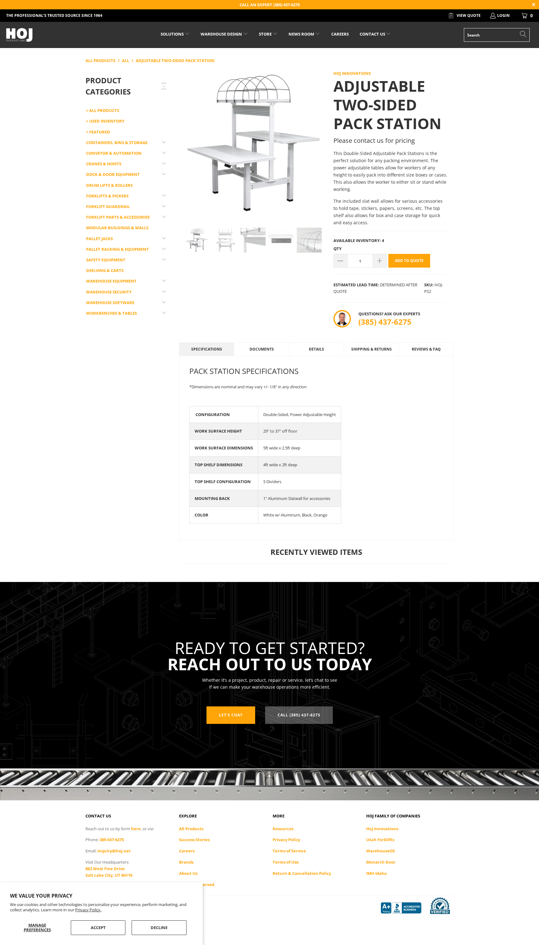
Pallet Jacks (99, 238)
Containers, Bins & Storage (117, 142)
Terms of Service (289, 851)
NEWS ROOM (302, 34)
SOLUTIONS (173, 34)
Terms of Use (286, 862)
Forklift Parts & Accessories (118, 217)
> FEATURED (98, 132)
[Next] (319, 144)
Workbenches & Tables (111, 313)
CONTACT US (373, 34)
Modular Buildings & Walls (117, 227)
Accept (98, 927)
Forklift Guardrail (108, 206)
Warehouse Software (110, 302)
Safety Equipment (105, 260)
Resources (283, 828)
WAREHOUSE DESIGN (222, 34)
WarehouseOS (380, 851)
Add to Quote (409, 260)
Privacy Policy (286, 839)
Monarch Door (381, 862)
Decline (159, 927)
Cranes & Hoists (103, 164)
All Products (191, 828)
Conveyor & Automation (114, 153)
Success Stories (194, 839)
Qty (337, 248)
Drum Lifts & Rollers (109, 185)
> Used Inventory (105, 121)
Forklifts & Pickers (107, 196)
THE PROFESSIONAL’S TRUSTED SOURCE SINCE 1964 (54, 15)
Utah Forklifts (380, 839)
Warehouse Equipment (111, 281)
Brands (186, 862)
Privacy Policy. (88, 910)
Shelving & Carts (105, 270)
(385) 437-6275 (384, 322)
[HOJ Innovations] (46, 35)
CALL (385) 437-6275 (299, 715)
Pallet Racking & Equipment (117, 249)
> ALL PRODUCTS (102, 110)
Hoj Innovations (352, 73)
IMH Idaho (376, 873)
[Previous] (187, 144)
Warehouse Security (109, 292)
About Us (188, 873)
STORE (265, 34)
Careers (187, 851)
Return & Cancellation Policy (302, 873)
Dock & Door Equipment (113, 174)
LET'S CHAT (231, 715)
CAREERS (340, 34)
